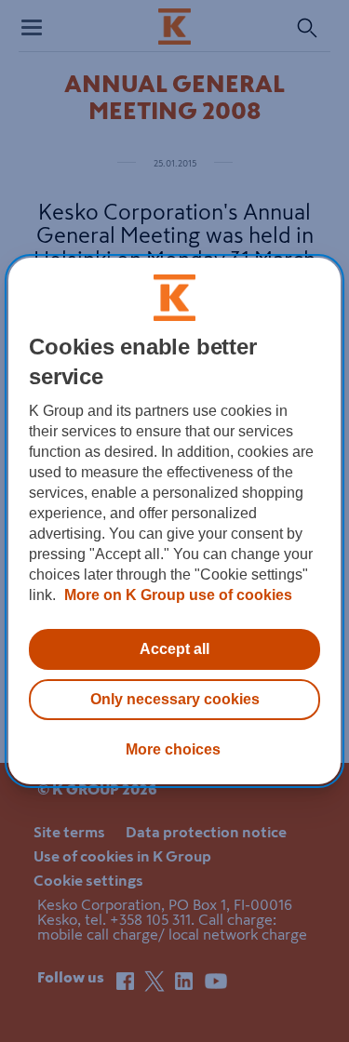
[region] (174, 521)
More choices (173, 749)
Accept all (174, 649)
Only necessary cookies (175, 699)
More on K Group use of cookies (176, 595)
